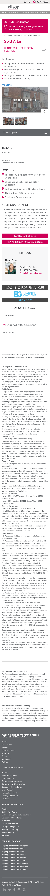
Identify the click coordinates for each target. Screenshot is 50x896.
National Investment (9, 793)
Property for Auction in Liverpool (14, 857)
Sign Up (39, 2)
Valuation (5, 798)
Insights (5, 747)
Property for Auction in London (13, 860)
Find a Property (7, 744)
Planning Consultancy (10, 795)
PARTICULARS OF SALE (25, 236)
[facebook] (14, 889)
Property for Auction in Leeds (13, 851)
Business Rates (8, 778)
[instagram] (19, 889)
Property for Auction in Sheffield (14, 869)
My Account (6, 759)
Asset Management (9, 775)
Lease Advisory (8, 790)
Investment (6, 820)
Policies (5, 762)
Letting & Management (10, 826)
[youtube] (24, 889)
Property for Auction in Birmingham (15, 845)
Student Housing (8, 832)
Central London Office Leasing (13, 784)
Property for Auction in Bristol (13, 848)
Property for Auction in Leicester (14, 854)
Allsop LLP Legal (15, 885)
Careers (27, 2)
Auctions (5, 772)
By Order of (6, 160)
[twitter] (9, 889)
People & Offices (8, 750)
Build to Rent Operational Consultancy (16, 814)
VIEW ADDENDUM (25, 242)
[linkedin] (4, 889)
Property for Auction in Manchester (15, 863)
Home (4, 741)
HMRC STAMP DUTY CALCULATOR (20, 325)
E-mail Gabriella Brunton (31, 272)
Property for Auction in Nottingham (15, 866)
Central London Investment (12, 781)
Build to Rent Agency (10, 812)
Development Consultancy (12, 787)
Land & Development (10, 823)
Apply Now (25, 300)
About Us (5, 753)
